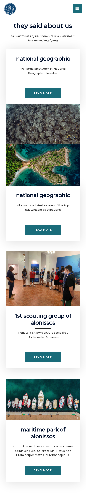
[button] (43, 230)
